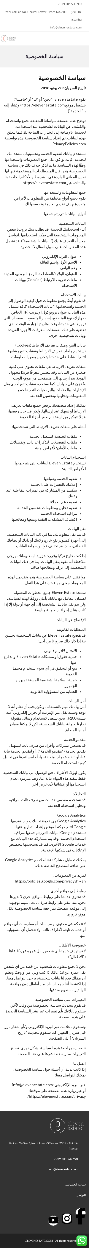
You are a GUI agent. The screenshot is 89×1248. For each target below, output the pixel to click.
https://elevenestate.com (43, 105)
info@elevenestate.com (66, 27)
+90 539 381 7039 (70, 4)
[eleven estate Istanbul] (10, 39)
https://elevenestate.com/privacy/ (56, 1096)
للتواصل (81, 1195)
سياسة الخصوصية (75, 1184)
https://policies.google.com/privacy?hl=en (50, 881)
